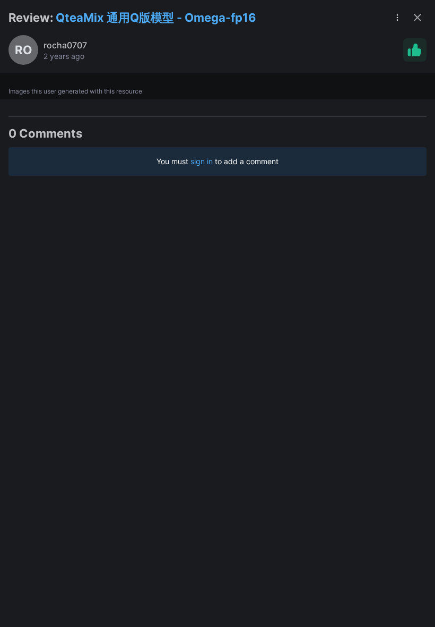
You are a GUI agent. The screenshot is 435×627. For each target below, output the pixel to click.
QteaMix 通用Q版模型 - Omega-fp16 (156, 17)
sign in (201, 161)
